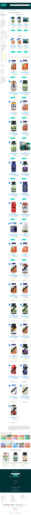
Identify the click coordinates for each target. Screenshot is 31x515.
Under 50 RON (3, 31)
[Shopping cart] (29, 8)
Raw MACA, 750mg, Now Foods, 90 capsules (19, 46)
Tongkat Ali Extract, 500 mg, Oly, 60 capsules (14, 417)
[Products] (1, 8)
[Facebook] (13, 483)
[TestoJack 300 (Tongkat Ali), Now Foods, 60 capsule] (25, 126)
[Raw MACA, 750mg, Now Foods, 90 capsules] (19, 41)
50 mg (2, 70)
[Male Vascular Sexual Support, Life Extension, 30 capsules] (25, 186)
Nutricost (13, 396)
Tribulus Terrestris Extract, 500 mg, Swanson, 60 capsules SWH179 (14, 194)
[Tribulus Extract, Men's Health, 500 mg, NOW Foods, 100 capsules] (25, 207)
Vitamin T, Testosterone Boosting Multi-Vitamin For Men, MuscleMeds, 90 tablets (14, 215)
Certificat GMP (3, 46)
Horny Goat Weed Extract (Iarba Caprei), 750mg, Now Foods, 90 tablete (13, 296)
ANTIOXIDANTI (13, 498)
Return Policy (3, 496)
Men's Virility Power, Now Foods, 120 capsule (14, 356)
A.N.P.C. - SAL (3, 500)
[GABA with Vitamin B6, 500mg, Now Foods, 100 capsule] (25, 105)
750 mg (2, 72)
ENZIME (12, 501)
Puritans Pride (14, 375)
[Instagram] (18, 483)
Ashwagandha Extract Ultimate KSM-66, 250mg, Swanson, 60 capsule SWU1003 (13, 24)
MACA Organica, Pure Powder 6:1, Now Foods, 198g (25, 72)
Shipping (2, 495)
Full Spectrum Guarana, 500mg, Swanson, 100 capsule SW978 (25, 316)
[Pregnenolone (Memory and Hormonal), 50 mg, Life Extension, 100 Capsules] (13, 166)
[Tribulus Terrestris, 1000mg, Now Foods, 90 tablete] (13, 105)
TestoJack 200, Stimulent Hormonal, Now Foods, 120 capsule (14, 275)
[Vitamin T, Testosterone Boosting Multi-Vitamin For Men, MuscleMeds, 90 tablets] (13, 207)
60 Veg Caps (3, 78)
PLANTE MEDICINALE (14, 500)
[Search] (29, 5)
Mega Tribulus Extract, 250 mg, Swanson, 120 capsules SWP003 (25, 174)
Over (2, 55)
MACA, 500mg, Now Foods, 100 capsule (13, 72)
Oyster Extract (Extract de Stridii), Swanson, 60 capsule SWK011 (13, 336)
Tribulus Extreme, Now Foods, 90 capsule (25, 275)
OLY (13, 416)
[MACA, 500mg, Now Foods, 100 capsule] (13, 65)
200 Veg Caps (3, 79)
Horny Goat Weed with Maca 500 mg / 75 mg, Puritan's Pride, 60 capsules (13, 377)
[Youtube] (14, 483)
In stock (2, 65)
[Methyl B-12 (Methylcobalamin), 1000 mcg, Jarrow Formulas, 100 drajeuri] (25, 457)
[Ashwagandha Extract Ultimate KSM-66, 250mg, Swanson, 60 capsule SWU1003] (13, 20)
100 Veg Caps (3, 77)
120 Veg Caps (3, 80)
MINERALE (12, 497)
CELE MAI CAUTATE (13, 494)
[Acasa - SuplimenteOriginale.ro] (5, 5)
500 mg (2, 71)
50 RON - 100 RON (4, 32)
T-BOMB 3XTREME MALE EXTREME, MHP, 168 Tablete (25, 377)
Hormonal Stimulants (4, 14)
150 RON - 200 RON (4, 36)
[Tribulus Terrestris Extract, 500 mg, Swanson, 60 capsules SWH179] (13, 186)
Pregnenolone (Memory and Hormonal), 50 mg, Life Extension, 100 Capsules (13, 174)
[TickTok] (16, 483)
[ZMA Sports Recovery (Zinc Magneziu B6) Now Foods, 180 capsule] (13, 85)
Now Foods (13, 71)
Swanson (13, 23)
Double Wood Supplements (3, 21)
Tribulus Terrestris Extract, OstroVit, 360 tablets (25, 235)
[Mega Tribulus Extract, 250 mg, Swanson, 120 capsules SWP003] (25, 166)
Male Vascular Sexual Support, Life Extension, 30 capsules (25, 194)
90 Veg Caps (3, 81)
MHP (2, 24)
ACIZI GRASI (12, 496)
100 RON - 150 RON (4, 34)
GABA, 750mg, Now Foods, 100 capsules (13, 46)
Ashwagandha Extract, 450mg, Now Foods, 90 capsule (25, 296)
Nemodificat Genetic (3, 49)
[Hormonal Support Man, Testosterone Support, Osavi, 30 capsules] (13, 227)
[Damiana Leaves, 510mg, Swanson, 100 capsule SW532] (13, 146)
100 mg (2, 69)
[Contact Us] (27, 8)
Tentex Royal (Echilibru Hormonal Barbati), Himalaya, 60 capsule (26, 24)
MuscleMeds (3, 25)
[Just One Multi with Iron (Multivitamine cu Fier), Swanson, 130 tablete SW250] (15, 457)
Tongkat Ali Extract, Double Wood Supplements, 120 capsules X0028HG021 (25, 397)
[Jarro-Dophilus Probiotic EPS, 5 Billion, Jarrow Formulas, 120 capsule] (6, 457)
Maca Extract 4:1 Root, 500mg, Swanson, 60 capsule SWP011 (19, 24)
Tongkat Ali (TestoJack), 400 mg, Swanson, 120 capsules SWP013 (25, 356)
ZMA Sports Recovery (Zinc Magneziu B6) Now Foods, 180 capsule (14, 93)
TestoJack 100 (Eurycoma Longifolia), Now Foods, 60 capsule (25, 336)
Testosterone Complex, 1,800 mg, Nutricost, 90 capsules (13, 397)
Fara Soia (2, 47)
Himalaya (2, 22)
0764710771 (16, 489)
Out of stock (3, 66)
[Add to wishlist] (13, 32)
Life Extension (3, 23)
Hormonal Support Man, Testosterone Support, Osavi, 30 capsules (13, 235)
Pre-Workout (3, 15)
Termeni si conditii (3, 497)
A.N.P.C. (2, 499)
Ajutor (2, 501)
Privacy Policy (3, 498)
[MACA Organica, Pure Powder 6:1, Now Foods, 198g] (25, 65)
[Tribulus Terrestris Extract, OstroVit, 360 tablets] (25, 227)
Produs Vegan (3, 45)
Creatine (2, 13)
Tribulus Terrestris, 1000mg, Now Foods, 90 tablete (13, 113)
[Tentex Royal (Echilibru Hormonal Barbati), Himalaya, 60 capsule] (26, 20)
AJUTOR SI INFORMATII (4, 494)
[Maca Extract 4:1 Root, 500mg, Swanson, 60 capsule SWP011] (19, 20)
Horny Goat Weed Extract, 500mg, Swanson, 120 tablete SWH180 (13, 316)
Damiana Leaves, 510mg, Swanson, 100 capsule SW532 (14, 154)
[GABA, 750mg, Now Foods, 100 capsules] (13, 41)
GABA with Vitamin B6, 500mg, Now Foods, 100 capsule (25, 113)
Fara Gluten (3, 44)
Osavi (13, 233)
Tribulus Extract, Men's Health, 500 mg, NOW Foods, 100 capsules (25, 214)
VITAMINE (12, 495)
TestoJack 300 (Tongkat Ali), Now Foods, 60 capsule (25, 133)
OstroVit (25, 233)
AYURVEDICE (12, 499)
